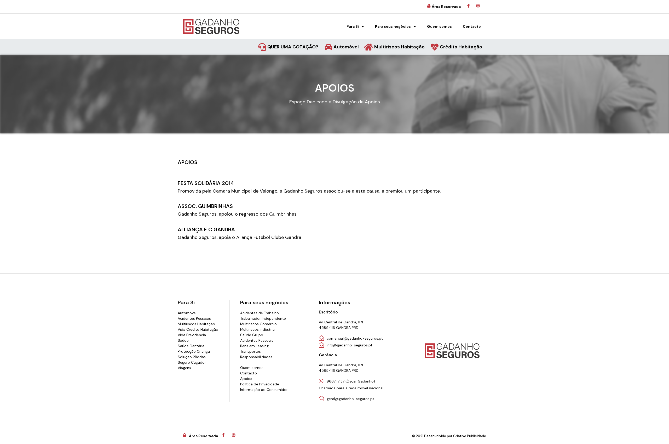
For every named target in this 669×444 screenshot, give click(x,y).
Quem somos (439, 26)
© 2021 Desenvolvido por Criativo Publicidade (449, 436)
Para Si (353, 26)
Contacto (472, 26)
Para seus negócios (393, 26)
